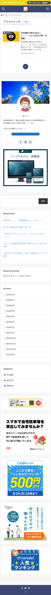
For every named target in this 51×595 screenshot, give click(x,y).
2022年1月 (10, 333)
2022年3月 (10, 322)
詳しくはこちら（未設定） (39, 3)
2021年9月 (10, 355)
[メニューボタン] (47, 9)
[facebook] (21, 142)
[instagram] (30, 142)
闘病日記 (10, 386)
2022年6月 (10, 305)
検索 (43, 201)
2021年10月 (11, 349)
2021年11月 (11, 344)
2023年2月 (10, 300)
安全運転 (10, 375)
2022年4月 (10, 316)
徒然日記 (10, 380)
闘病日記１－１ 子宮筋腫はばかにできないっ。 (23, 220)
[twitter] (25, 142)
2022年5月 (10, 311)
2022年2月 (10, 327)
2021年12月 (11, 338)
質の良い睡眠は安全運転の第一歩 (17, 227)
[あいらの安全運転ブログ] (25, 9)
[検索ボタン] (3, 9)
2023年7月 (10, 295)
